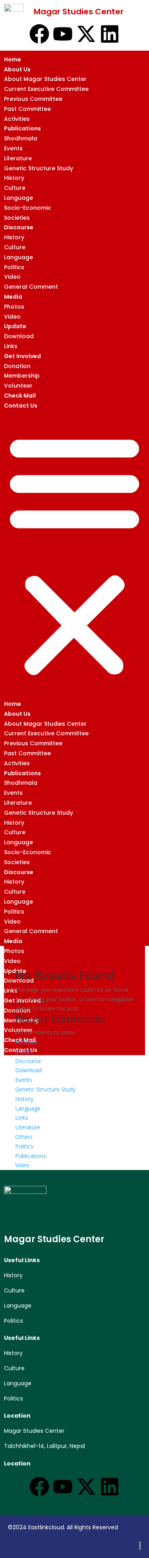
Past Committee (27, 109)
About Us (17, 69)
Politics (14, 267)
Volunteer (18, 386)
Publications (22, 128)
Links (10, 346)
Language (18, 198)
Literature (18, 158)
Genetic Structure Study (38, 168)
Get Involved (22, 356)
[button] (74, 554)
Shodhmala (20, 138)
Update (15, 326)
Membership (22, 376)
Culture (14, 188)
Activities (17, 119)
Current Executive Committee (46, 89)
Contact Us (20, 406)
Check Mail (20, 396)
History (14, 178)
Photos (14, 307)
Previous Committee (33, 99)
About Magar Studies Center (45, 79)
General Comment (31, 287)
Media (13, 297)
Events (13, 148)
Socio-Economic (27, 208)
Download (19, 336)
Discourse (18, 227)
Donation (17, 366)
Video (12, 277)
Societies (17, 218)
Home (12, 59)
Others (24, 1136)
